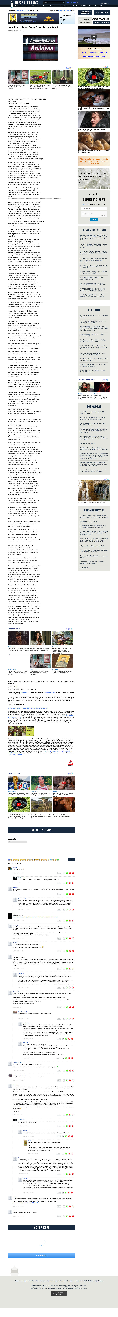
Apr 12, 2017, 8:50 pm (28, 1038)
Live (74, 6)
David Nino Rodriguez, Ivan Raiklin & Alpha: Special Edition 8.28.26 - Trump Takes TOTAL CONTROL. (94, 253)
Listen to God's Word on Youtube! (94, 53)
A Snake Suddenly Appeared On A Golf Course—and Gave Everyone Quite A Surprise (18, 816)
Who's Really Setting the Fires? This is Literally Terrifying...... (91, 278)
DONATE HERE (85, 13)
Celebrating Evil (85, 567)
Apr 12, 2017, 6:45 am (18, 1070)
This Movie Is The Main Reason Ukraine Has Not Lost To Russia (18, 649)
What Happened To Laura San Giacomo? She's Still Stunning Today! (63, 795)
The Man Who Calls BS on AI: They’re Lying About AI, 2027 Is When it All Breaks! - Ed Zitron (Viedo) (93, 260)
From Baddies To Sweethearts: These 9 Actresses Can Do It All (101, 397)
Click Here (24, 692)
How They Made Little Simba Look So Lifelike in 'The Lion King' (93, 151)
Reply (59, 873)
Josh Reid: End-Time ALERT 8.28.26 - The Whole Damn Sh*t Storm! (93, 365)
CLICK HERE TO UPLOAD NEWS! (101, 23)
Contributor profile (24, 21)
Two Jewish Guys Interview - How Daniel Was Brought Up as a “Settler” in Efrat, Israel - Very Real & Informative (94, 533)
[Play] (94, 37)
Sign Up (107, 3)
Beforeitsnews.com (22, 11)
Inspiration (68, 6)
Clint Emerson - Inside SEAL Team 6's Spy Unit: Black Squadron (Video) (93, 340)
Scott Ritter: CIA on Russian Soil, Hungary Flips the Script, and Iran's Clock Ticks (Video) (94, 448)
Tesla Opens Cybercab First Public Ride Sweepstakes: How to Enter (92, 562)
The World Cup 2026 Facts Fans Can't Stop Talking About (18, 794)
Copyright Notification (75, 1281)
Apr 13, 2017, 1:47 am (23, 883)
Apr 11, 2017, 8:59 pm (18, 951)
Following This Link (16, 754)
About (17, 1281)
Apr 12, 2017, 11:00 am (18, 1080)
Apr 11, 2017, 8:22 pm (18, 938)
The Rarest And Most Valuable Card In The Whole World (62, 671)
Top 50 (83, 6)
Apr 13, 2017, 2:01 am (23, 1126)
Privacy (49, 1281)
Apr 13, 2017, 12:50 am (18, 1206)
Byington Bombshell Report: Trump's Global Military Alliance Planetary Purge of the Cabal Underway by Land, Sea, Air (93, 464)
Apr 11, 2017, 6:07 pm (18, 920)
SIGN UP (85, 204)
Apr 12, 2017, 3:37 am (23, 987)
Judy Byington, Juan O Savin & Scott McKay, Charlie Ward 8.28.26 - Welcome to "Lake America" (93, 245)
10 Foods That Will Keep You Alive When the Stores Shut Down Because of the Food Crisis (94, 516)
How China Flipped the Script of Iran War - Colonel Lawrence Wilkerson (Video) (92, 418)
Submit (94, 219)
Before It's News (26, 2)
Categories (104, 6)
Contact (42, 1281)
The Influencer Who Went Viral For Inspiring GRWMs (40, 794)
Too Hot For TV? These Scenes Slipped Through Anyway (63, 815)
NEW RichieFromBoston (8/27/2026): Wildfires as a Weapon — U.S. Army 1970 (94, 272)
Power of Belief (47, 6)
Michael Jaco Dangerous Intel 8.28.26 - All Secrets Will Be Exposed (93, 371)
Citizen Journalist (50, 692)
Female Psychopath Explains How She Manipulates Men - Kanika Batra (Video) (92, 295)
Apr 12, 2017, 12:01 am (23, 909)
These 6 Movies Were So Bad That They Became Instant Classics (17, 672)
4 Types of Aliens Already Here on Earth (92, 546)
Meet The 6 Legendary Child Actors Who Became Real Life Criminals (91, 130)
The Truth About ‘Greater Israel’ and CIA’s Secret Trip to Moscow (92, 424)
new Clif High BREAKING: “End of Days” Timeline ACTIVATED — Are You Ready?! (92, 284)
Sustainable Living (59, 6)
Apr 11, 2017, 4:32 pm (18, 873)
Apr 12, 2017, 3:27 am (18, 1007)
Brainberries (12, 646)
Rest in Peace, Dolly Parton (88, 521)
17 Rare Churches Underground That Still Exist (91, 502)
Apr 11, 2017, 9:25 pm (18, 968)
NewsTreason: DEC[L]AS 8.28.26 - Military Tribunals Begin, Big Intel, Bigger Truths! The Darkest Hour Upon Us (93, 347)
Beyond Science (37, 6)
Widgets (100, 1281)
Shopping (97, 6)
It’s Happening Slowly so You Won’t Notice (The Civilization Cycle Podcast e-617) (93, 526)
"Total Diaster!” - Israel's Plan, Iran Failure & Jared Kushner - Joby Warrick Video (93, 470)
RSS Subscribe (90, 1281)
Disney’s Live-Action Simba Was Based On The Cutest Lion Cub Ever (41, 816)
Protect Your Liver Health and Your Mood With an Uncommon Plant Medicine (94, 550)
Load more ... (41, 1255)
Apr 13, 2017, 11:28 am (28, 1136)
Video (77, 6)
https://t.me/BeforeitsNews (87, 183)
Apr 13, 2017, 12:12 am (18, 1114)
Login (102, 3)
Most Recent (89, 6)
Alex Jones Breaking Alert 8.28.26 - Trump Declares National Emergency (92, 353)
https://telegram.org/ (102, 177)
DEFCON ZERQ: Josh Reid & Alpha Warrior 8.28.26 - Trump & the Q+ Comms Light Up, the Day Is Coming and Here (94, 328)
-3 (64, 951)
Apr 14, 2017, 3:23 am (33, 1153)
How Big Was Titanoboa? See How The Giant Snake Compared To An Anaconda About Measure (61, 651)
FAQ (36, 1281)
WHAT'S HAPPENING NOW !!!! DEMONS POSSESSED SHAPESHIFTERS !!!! (93, 289)
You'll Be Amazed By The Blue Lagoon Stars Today (85, 397)
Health (30, 6)
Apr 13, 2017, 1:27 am (18, 1216)
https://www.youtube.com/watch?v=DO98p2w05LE (25, 1202)
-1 (64, 920)
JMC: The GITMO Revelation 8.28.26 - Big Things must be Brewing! (93, 321)
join (17, 686)
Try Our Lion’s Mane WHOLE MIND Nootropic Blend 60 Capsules (28, 708)
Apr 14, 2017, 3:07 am (28, 1192)
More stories (33, 21)
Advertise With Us (27, 1281)
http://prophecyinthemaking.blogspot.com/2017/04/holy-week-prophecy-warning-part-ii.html (35, 917)
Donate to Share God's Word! (94, 57)
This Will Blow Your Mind (87, 443)
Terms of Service (60, 1281)
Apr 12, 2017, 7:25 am (23, 1018)
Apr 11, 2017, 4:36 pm (18, 894)
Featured (17, 6)
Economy (24, 6)
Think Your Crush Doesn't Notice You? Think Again (93, 109)
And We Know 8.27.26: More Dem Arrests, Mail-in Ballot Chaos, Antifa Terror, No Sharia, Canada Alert (93, 438)
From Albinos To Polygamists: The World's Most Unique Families (40, 672)
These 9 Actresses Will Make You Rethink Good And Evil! (39, 649)
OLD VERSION (102, 12)
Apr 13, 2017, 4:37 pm (23, 1173)
